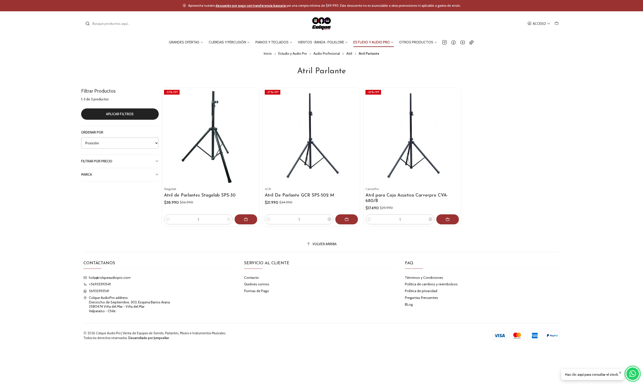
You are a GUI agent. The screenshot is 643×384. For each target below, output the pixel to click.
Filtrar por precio (96, 161)
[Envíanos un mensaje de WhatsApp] (632, 373)
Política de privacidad (421, 291)
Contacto (251, 277)
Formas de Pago (256, 291)
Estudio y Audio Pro (292, 53)
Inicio (268, 53)
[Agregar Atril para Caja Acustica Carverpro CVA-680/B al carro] (447, 219)
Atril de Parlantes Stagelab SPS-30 (200, 195)
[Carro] (557, 23)
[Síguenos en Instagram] (444, 42)
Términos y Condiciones (424, 277)
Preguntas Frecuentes (421, 297)
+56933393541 (100, 284)
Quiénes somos (256, 284)
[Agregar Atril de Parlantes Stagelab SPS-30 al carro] (246, 219)
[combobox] (111, 24)
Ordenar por (92, 132)
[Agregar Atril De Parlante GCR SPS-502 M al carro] (346, 219)
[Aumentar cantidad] (228, 219)
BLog (409, 304)
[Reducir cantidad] (167, 219)
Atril (349, 53)
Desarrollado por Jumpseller (148, 338)
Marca (86, 174)
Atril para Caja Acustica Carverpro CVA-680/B (406, 198)
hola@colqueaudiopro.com (110, 277)
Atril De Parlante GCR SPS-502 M (299, 195)
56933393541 (99, 291)
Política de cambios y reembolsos (431, 284)
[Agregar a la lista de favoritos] (253, 130)
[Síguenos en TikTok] (471, 42)
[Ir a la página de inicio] (321, 23)
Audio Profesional (326, 53)
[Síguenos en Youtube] (462, 42)
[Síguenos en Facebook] (453, 42)
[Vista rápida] (253, 143)
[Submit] (87, 24)
